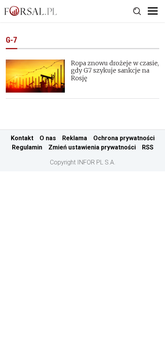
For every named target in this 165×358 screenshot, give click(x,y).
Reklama (74, 138)
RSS (147, 147)
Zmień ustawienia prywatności (92, 147)
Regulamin (27, 147)
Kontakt (22, 138)
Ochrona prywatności (124, 138)
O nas (48, 138)
